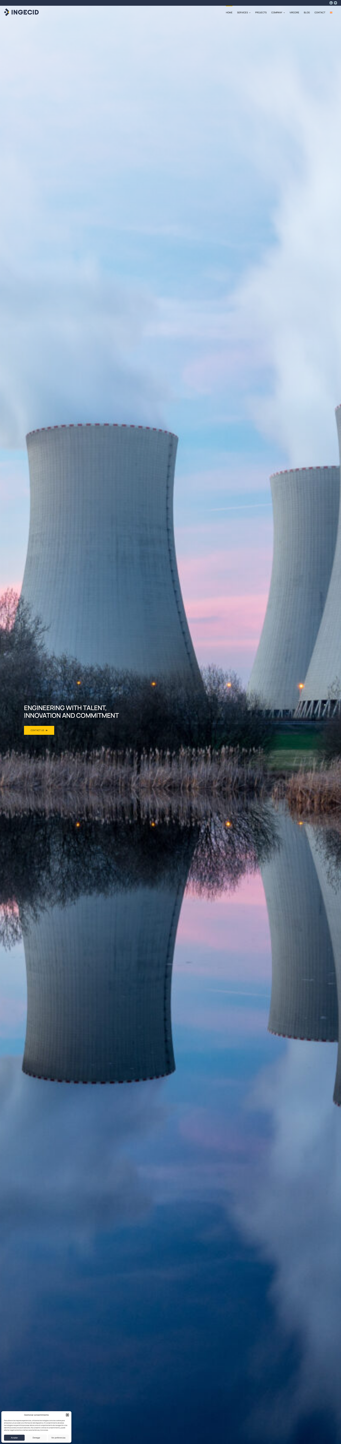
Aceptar (14, 1438)
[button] (67, 1415)
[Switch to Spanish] (331, 12)
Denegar (36, 1438)
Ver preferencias (58, 1438)
